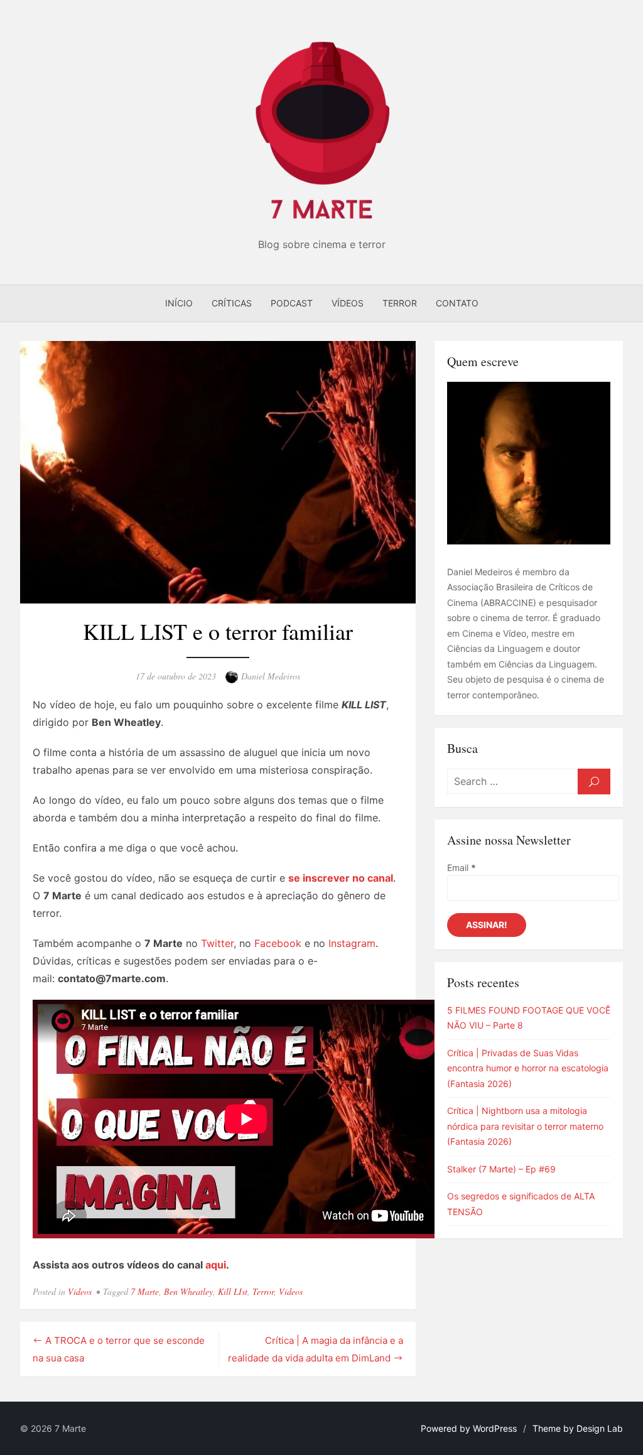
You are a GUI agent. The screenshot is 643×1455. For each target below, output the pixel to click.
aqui (215, 1264)
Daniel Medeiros (270, 676)
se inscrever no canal (340, 878)
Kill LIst (232, 1291)
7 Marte (145, 1291)
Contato (457, 303)
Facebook (277, 943)
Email (461, 867)
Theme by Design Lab (577, 1428)
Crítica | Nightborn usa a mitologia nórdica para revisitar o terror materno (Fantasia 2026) (525, 1126)
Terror (399, 303)
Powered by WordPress (469, 1428)
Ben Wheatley (188, 1291)
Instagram (352, 943)
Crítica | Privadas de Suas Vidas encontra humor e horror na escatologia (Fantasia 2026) (527, 1068)
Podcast (292, 303)
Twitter (217, 943)
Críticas (232, 303)
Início (179, 303)
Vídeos (348, 303)
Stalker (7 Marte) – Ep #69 (501, 1169)
